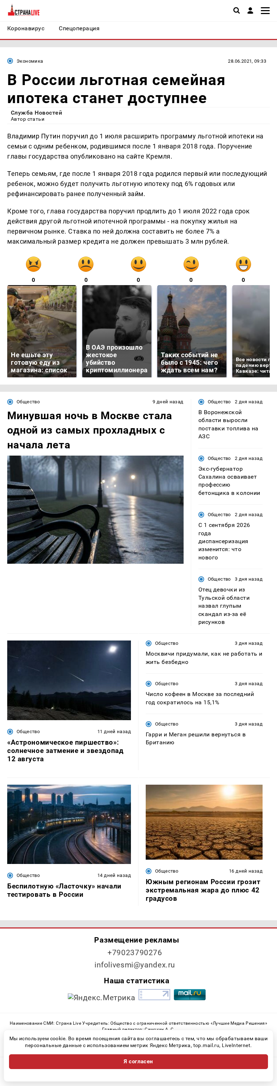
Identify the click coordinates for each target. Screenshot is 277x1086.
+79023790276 (134, 952)
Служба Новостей (36, 112)
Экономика (30, 61)
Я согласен (138, 1061)
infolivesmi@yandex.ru (134, 965)
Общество (28, 401)
